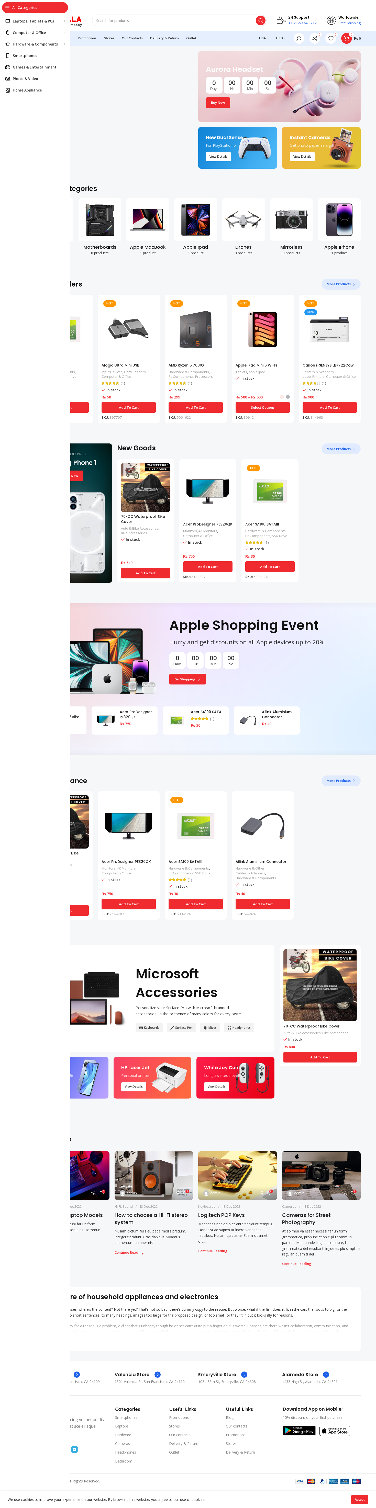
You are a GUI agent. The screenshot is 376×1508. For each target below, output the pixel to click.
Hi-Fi (118, 1206)
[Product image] (129, 329)
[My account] (299, 38)
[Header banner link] (188, 5)
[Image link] (299, 1429)
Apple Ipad (257, 372)
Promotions (179, 1417)
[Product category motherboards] (100, 228)
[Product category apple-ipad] (195, 228)
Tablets (241, 372)
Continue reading (129, 1252)
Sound (128, 1206)
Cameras (289, 1206)
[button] (129, 407)
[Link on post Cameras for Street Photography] (321, 1175)
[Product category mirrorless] (291, 228)
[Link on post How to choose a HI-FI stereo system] (154, 1175)
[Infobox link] (138, 1375)
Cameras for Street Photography (306, 1219)
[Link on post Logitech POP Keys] (237, 1175)
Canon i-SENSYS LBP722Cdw (328, 365)
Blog (230, 1417)
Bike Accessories (134, 533)
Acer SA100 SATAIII (262, 524)
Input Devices (112, 372)
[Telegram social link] (74, 1449)
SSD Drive (279, 535)
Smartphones (126, 1417)
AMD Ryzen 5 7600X (186, 365)
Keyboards (206, 1206)
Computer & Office (116, 376)
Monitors (190, 531)
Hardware (123, 1434)
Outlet (174, 1452)
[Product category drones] (243, 228)
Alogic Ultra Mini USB (120, 365)
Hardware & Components (189, 372)
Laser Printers (314, 376)
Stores (174, 1426)
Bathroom (123, 1461)
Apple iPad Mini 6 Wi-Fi (256, 365)
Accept (360, 1499)
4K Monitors (207, 531)
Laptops (122, 1426)
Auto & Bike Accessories (139, 528)
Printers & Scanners (318, 372)
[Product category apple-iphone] (339, 228)
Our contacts (180, 1434)
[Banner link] (279, 86)
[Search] (261, 20)
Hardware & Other (250, 868)
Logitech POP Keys (221, 1215)
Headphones (125, 1452)
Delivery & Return (183, 1443)
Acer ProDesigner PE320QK (208, 524)
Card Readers (135, 372)
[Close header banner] (369, 5)
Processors (204, 376)
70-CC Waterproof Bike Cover (143, 519)
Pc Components (181, 376)
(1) (123, 383)
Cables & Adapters (250, 873)
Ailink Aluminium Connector (277, 714)
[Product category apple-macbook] (147, 228)
